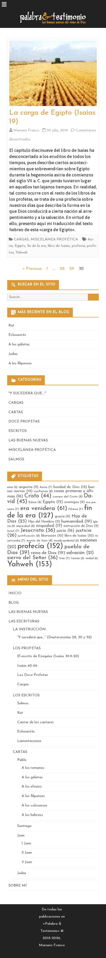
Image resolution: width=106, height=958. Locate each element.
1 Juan (26, 843)
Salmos (23, 703)
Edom (35, 502)
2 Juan (27, 853)
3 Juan (27, 862)
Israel (13, 531)
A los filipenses (20, 363)
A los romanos (33, 768)
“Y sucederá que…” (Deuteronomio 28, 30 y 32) (54, 637)
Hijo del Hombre (44, 521)
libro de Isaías (59, 246)
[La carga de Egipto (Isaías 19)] (53, 75)
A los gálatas (19, 344)
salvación (80, 553)
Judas (12, 354)
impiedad (25, 526)
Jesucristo (38, 530)
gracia (62, 516)
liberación (52, 535)
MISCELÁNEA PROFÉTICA (54, 239)
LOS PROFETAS (27, 648)
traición (77, 558)
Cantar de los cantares (35, 722)
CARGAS (21, 239)
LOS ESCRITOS (26, 695)
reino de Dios (48, 553)
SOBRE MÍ (17, 886)
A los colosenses (34, 805)
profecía (78, 246)
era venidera (43, 508)
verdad (91, 558)
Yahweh (22, 252)
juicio (65, 531)
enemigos (74, 502)
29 (71, 269)
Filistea (75, 509)
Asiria (46, 487)
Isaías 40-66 (27, 666)
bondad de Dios (70, 487)
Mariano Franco (26, 130)
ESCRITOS (17, 431)
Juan (20, 835)
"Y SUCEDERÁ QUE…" (27, 393)
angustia (28, 487)
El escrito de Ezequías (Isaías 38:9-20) (48, 656)
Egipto (20, 246)
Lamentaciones (29, 741)
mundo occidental (66, 540)
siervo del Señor (32, 557)
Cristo (37, 496)
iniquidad (49, 526)
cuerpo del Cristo (68, 496)
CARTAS (15, 412)
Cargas (23, 684)
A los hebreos (32, 815)
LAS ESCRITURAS (23, 621)
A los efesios (32, 787)
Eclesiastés (17, 335)
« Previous (32, 269)
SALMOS (16, 459)
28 (62, 269)
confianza (43, 491)
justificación (29, 535)
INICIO (14, 593)
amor (12, 487)
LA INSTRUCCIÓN (29, 629)
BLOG (13, 603)
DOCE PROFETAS (24, 421)
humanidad (76, 521)
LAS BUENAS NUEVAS (28, 440)
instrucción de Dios (81, 526)
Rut (11, 325)
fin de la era (36, 246)
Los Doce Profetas (32, 675)
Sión (64, 558)
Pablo (21, 760)
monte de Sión (39, 540)
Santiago (24, 826)
